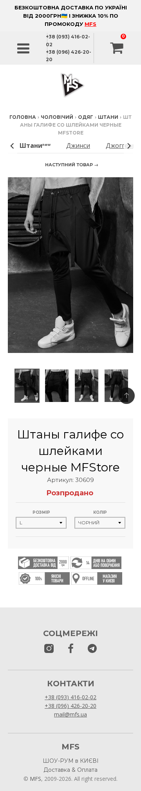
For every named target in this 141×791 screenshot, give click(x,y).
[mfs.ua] (49, 649)
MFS (90, 24)
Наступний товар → (71, 164)
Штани (108, 117)
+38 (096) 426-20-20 (70, 705)
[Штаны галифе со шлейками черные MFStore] (27, 386)
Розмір (41, 512)
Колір (100, 512)
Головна (22, 117)
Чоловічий (57, 117)
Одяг (85, 117)
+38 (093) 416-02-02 (70, 697)
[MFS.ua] (71, 649)
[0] (117, 48)
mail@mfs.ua (70, 714)
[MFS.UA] (92, 649)
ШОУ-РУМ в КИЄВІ (71, 760)
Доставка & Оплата (70, 769)
